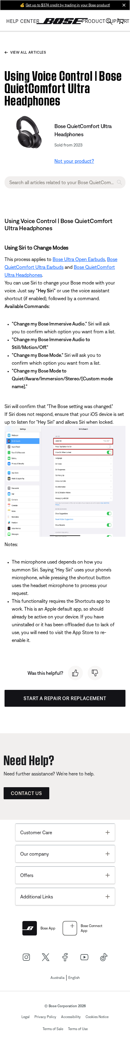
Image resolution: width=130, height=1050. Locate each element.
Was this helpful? (45, 673)
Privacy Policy (45, 1017)
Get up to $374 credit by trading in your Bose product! (68, 5)
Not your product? (74, 161)
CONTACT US (26, 793)
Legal (25, 1017)
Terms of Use (78, 1029)
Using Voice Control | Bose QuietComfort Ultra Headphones (63, 86)
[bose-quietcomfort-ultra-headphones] (28, 132)
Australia (57, 978)
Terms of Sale (53, 1029)
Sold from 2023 (68, 145)
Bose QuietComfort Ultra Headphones (83, 130)
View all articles (28, 52)
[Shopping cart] (120, 21)
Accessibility (71, 1017)
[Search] (109, 22)
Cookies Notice (97, 1017)
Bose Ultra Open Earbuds (79, 259)
